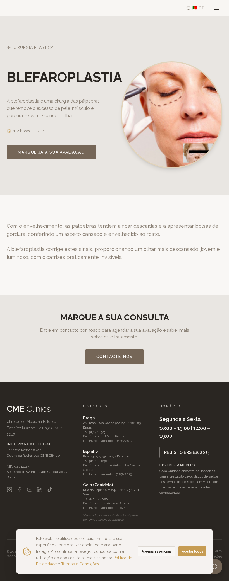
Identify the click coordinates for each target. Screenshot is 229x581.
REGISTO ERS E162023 (187, 452)
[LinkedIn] (39, 489)
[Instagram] (9, 489)
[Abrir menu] (216, 7)
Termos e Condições (80, 564)
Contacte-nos (114, 356)
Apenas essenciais (156, 551)
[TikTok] (50, 489)
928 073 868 (98, 499)
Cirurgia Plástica (33, 47)
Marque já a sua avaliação (51, 152)
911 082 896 (98, 461)
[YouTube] (29, 489)
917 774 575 (97, 432)
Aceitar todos (192, 551)
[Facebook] (19, 489)
